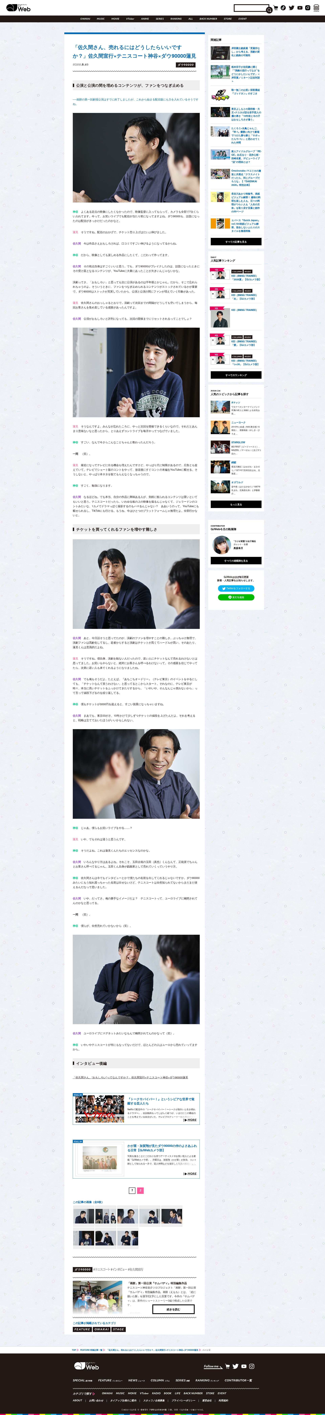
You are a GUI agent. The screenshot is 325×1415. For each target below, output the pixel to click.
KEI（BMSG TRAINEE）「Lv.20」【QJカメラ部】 (245, 362)
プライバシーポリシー (183, 1401)
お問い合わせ (96, 1401)
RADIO (156, 1393)
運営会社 (207, 1401)
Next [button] (255, 545)
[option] (236, 545)
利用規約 (223, 1401)
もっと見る (236, 504)
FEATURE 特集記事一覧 (91, 1349)
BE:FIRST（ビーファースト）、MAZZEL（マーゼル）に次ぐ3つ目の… (246, 450)
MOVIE (115, 19)
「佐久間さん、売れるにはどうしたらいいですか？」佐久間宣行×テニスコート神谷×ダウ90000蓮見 (152, 1349)
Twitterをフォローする (238, 588)
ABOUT (77, 1401)
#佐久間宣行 (135, 1269)
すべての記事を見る (236, 241)
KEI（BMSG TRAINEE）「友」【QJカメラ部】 (244, 296)
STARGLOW (238, 442)
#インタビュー (119, 1269)
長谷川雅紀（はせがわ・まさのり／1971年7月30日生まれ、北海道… (245, 470)
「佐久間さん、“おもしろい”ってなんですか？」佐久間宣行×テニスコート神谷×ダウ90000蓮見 (130, 1077)
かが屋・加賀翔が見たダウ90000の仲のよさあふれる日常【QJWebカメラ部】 (162, 1148)
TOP (74, 1349)
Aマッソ (235, 402)
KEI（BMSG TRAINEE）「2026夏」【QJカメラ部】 (246, 277)
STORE (228, 19)
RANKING (176, 19)
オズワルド (237, 482)
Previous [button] (214, 545)
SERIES (160, 19)
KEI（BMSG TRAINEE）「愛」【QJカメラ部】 (244, 343)
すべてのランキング (236, 375)
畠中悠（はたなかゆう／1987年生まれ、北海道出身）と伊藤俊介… (246, 490)
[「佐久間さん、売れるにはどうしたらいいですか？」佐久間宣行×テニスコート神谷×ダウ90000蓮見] (83, 1216)
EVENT (243, 19)
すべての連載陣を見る (236, 560)
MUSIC (101, 19)
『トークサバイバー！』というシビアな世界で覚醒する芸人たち (160, 1101)
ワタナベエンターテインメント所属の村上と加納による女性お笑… (245, 410)
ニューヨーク (238, 422)
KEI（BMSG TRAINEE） (244, 310)
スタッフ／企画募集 (154, 1401)
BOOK (167, 1393)
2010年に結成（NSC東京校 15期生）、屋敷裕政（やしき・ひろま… (245, 430)
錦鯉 (233, 462)
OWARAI (85, 19)
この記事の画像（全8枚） (88, 1202)
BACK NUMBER (208, 19)
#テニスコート (101, 1269)
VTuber (130, 19)
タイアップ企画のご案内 (123, 1401)
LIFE (177, 1393)
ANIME (145, 19)
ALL (190, 19)
